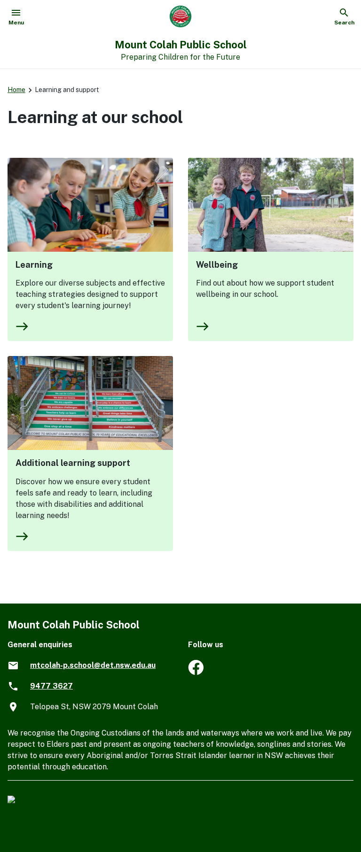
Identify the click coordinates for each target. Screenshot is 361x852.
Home (16, 89)
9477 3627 (51, 686)
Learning (34, 265)
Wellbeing (217, 265)
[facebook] (196, 672)
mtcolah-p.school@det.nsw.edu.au (93, 665)
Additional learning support (73, 463)
